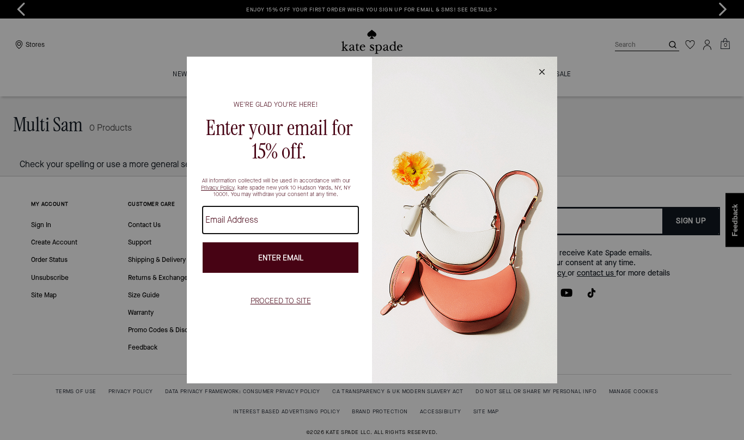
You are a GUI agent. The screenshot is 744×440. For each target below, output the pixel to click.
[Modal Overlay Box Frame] (372, 220)
